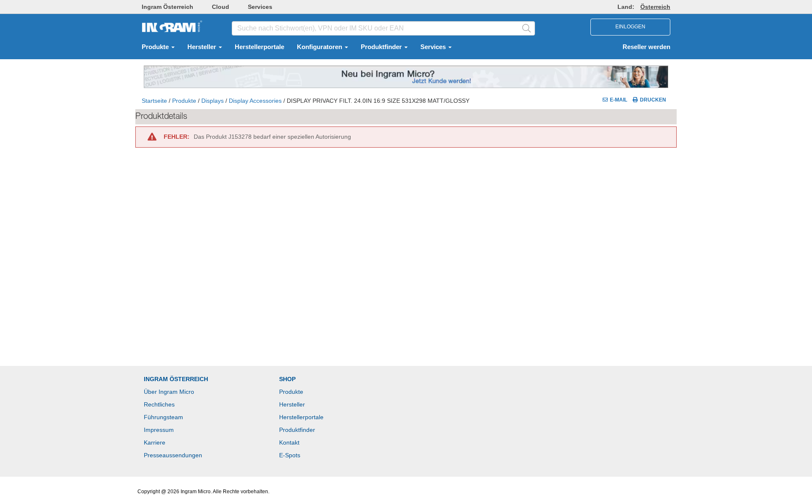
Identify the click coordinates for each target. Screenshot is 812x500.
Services (260, 6)
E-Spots (289, 455)
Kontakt (289, 442)
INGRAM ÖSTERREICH (176, 379)
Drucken (653, 100)
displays (212, 100)
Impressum (159, 429)
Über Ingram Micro (169, 391)
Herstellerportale (259, 47)
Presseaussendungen (173, 455)
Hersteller (202, 47)
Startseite (154, 100)
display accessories (255, 100)
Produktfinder (382, 47)
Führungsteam (163, 417)
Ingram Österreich (167, 6)
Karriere (154, 442)
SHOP (287, 379)
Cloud (220, 6)
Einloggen (630, 27)
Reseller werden (646, 47)
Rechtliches (159, 404)
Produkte (156, 47)
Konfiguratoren (320, 47)
